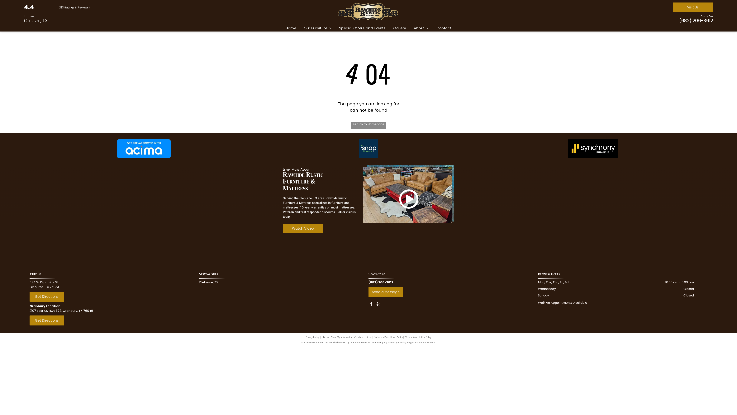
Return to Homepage (368, 124)
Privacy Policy (312, 337)
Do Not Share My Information (338, 337)
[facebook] (371, 304)
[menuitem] (291, 28)
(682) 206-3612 (696, 20)
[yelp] (378, 304)
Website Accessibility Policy (418, 337)
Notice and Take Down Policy (388, 337)
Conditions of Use (363, 337)
